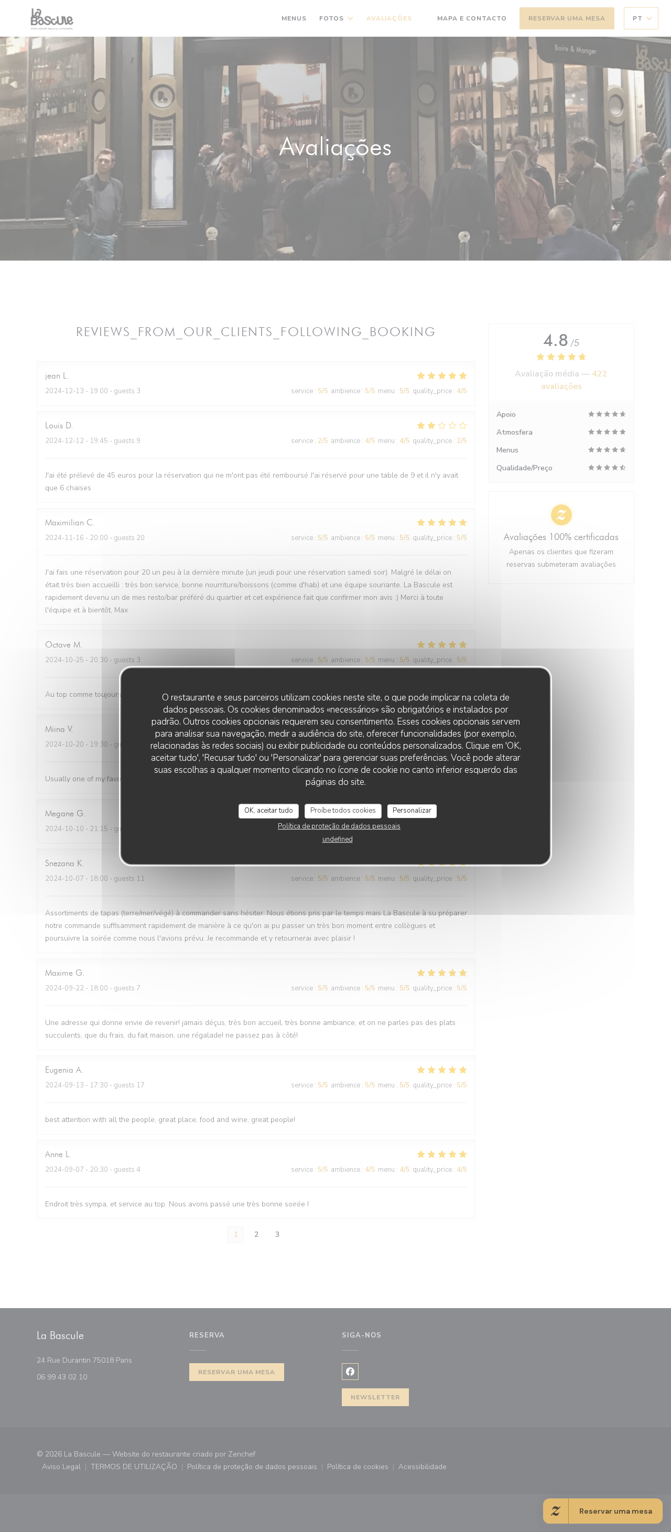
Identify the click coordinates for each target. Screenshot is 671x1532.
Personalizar (412, 810)
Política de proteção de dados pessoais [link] (339, 826)
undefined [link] (337, 839)
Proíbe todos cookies (343, 810)
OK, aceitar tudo (268, 810)
